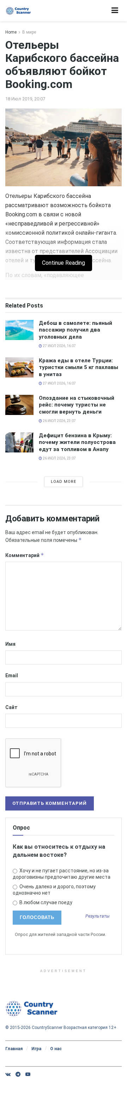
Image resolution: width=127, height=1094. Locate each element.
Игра (36, 1048)
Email (11, 675)
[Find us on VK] (8, 1074)
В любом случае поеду (45, 902)
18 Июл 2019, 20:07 (25, 98)
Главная (14, 1048)
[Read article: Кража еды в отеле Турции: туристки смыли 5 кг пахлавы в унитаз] (19, 367)
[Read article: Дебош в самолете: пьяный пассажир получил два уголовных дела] (19, 330)
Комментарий (24, 555)
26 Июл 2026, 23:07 (59, 421)
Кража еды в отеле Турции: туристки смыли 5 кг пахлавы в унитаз (78, 367)
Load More (63, 481)
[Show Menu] (114, 10)
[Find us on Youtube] (27, 1074)
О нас (56, 1048)
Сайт (11, 707)
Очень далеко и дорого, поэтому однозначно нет (54, 890)
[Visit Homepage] (18, 10)
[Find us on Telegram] (18, 1074)
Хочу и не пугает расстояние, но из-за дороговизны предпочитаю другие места (61, 874)
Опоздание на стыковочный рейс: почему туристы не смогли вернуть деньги (76, 405)
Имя (10, 644)
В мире (29, 32)
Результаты (97, 916)
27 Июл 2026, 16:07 (59, 346)
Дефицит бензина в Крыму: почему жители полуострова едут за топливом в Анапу (77, 442)
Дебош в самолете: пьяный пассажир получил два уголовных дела (75, 330)
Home (11, 32)
